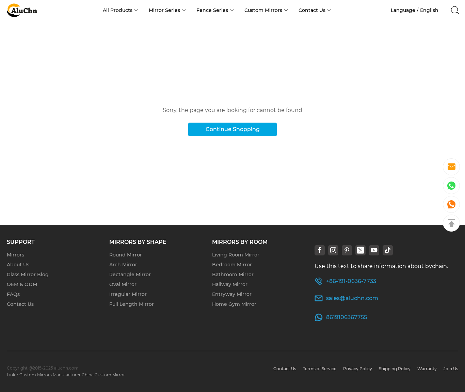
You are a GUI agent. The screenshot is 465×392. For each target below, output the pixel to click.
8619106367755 (346, 317)
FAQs (13, 294)
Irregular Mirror (128, 294)
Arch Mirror (123, 265)
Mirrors (15, 255)
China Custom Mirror (103, 374)
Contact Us (20, 304)
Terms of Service (319, 368)
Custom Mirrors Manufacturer (50, 374)
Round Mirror (125, 255)
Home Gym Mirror (234, 304)
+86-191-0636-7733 (351, 281)
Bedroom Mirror (232, 265)
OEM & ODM (22, 284)
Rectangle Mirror (130, 274)
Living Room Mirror (235, 255)
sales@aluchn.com (352, 298)
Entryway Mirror (232, 294)
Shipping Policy (395, 368)
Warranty (427, 368)
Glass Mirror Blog (28, 274)
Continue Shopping (233, 129)
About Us (18, 265)
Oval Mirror (123, 284)
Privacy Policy (357, 368)
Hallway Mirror (229, 284)
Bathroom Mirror (233, 274)
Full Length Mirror (131, 304)
